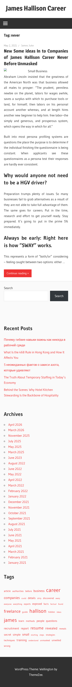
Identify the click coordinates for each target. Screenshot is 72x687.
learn (21, 621)
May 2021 (14, 540)
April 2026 (15, 424)
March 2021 (16, 551)
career (53, 590)
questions (51, 621)
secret (7, 634)
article (7, 591)
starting (34, 635)
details (32, 598)
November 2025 (19, 435)
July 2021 (14, 529)
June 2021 (15, 535)
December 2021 (18, 502)
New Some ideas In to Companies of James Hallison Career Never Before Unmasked (36, 57)
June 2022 (15, 469)
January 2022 (17, 496)
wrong (7, 645)
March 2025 (16, 452)
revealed (51, 628)
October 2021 (17, 513)
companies (12, 598)
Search (8, 288)
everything (17, 604)
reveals (62, 628)
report (25, 628)
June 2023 (15, 458)
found (60, 604)
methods (30, 621)
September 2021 (19, 518)
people (40, 621)
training (22, 640)
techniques (9, 640)
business (38, 591)
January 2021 (17, 562)
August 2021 (16, 524)
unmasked (45, 640)
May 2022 (14, 474)
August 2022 (16, 463)
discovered (48, 598)
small (25, 634)
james (10, 620)
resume (37, 628)
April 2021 (15, 546)
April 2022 (15, 480)
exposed (37, 603)
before (28, 591)
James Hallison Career (36, 8)
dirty (39, 598)
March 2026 (16, 430)
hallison (38, 611)
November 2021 (19, 507)
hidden (51, 612)
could (23, 598)
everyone (7, 604)
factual (53, 604)
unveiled (56, 640)
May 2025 (14, 447)
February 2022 (18, 491)
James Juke (27, 45)
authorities (18, 591)
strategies (50, 634)
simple (16, 634)
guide (25, 612)
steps (42, 635)
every (58, 598)
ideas (59, 612)
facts (46, 604)
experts (27, 604)
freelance (12, 611)
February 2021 (18, 557)
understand (33, 640)
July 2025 (14, 441)
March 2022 (16, 485)
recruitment (11, 628)
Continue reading (17, 273)
